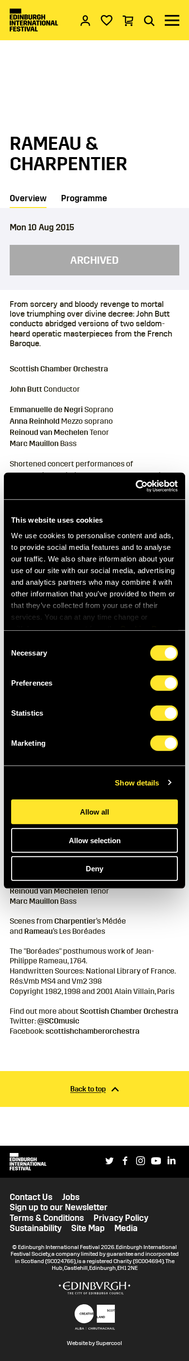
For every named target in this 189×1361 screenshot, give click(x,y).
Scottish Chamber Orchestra (129, 1011)
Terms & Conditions (47, 1218)
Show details (137, 782)
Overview (28, 198)
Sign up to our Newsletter (59, 1207)
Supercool (109, 1343)
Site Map (88, 1228)
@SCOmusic (58, 1020)
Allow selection (95, 840)
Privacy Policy (121, 1218)
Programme (84, 198)
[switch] (164, 683)
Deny (94, 869)
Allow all (94, 812)
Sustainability (36, 1228)
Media (126, 1228)
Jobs (70, 1197)
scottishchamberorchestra (93, 1031)
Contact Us (31, 1197)
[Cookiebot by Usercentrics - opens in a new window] (136, 486)
